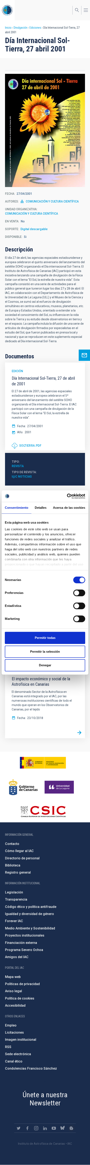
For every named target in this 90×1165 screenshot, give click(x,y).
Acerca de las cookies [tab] (69, 507)
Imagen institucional (20, 1040)
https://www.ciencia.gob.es (43, 763)
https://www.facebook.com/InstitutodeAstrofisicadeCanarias (27, 1128)
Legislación (14, 892)
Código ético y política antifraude (30, 907)
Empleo (11, 1025)
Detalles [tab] (41, 507)
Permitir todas (45, 638)
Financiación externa (21, 943)
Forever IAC (14, 921)
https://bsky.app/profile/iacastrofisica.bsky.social (62, 1128)
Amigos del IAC (16, 957)
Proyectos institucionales (24, 935)
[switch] (79, 593)
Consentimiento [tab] (16, 507)
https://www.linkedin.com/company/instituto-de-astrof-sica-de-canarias (45, 1128)
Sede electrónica (18, 1054)
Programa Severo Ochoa (24, 950)
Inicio (8, 27)
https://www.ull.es (59, 787)
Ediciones (35, 27)
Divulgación (20, 27)
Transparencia (16, 899)
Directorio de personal (22, 858)
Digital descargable (34, 229)
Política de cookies (19, 998)
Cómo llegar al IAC (19, 851)
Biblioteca (12, 865)
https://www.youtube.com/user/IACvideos (53, 1128)
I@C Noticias (22, 476)
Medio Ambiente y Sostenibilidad (30, 928)
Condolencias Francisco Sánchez (31, 1068)
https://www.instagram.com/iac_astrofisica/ (36, 1128)
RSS (8, 1047)
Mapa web (13, 977)
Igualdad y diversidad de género (29, 914)
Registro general (18, 872)
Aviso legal (13, 991)
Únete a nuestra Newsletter (45, 1099)
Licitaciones (14, 1032)
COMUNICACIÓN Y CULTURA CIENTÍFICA (52, 201)
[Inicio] (7, 10)
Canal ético (13, 1061)
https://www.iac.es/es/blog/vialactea (71, 1128)
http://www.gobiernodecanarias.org (23, 787)
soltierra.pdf (30, 445)
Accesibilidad (15, 1005)
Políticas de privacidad (22, 984)
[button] (45, 130)
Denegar (45, 665)
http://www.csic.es (43, 811)
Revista (18, 466)
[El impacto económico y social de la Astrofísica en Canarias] (79, 732)
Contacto (12, 844)
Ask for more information (84, 355)
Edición (17, 371)
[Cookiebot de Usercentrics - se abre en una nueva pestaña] (67, 496)
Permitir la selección (45, 651)
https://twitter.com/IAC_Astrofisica (18, 1128)
